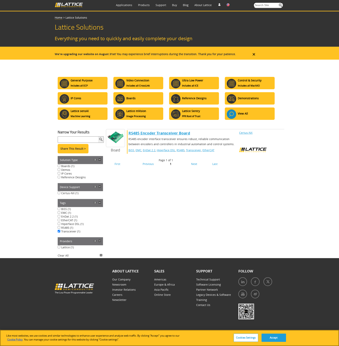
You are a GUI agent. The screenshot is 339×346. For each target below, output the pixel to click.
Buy (174, 5)
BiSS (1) (66, 209)
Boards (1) (67, 166)
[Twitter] (267, 281)
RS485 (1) (67, 227)
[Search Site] (280, 5)
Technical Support (208, 279)
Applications (124, 5)
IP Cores (66, 173)
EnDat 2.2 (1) (69, 216)
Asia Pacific (161, 289)
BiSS (131, 150)
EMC (138, 150)
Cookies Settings (246, 337)
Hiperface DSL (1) (72, 224)
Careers (117, 295)
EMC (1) (66, 213)
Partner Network (207, 289)
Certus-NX (245, 133)
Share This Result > (73, 148)
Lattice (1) (67, 247)
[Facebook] (255, 281)
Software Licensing (208, 284)
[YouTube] (242, 294)
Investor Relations (124, 289)
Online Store (162, 295)
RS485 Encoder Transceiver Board (159, 133)
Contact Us (203, 305)
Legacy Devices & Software (213, 295)
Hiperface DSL (166, 150)
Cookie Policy (15, 339)
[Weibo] (255, 294)
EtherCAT (208, 150)
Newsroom (119, 284)
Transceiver (193, 150)
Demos (65, 170)
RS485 (181, 150)
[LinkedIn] (242, 281)
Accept (274, 337)
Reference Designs (73, 177)
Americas (160, 279)
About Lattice (203, 5)
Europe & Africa (164, 284)
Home (58, 17)
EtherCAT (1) (69, 220)
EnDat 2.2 (149, 150)
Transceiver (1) (70, 231)
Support (161, 5)
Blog (186, 5)
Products (144, 5)
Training (201, 300)
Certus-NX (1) (69, 193)
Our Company (121, 279)
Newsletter (119, 300)
